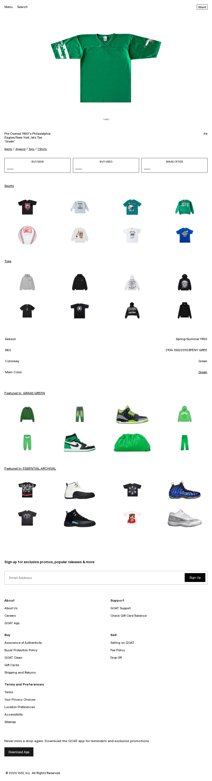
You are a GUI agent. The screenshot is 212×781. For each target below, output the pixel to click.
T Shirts (42, 149)
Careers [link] (10, 615)
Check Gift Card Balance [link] (128, 615)
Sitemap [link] (10, 722)
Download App (19, 752)
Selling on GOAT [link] (122, 642)
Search (22, 7)
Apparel (20, 149)
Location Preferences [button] (19, 707)
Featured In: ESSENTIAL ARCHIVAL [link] (30, 468)
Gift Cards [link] (11, 665)
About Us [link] (10, 608)
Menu (8, 7)
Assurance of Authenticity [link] (23, 642)
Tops (32, 149)
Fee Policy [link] (117, 650)
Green (202, 372)
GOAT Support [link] (120, 608)
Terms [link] (8, 692)
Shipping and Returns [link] (20, 672)
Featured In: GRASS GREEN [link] (24, 393)
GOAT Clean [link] (13, 657)
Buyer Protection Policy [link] (21, 650)
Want (202, 7)
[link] (27, 207)
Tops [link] (7, 261)
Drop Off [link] (116, 657)
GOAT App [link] (11, 623)
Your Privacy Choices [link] (19, 699)
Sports (8, 149)
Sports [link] (9, 186)
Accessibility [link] (13, 714)
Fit (206, 134)
